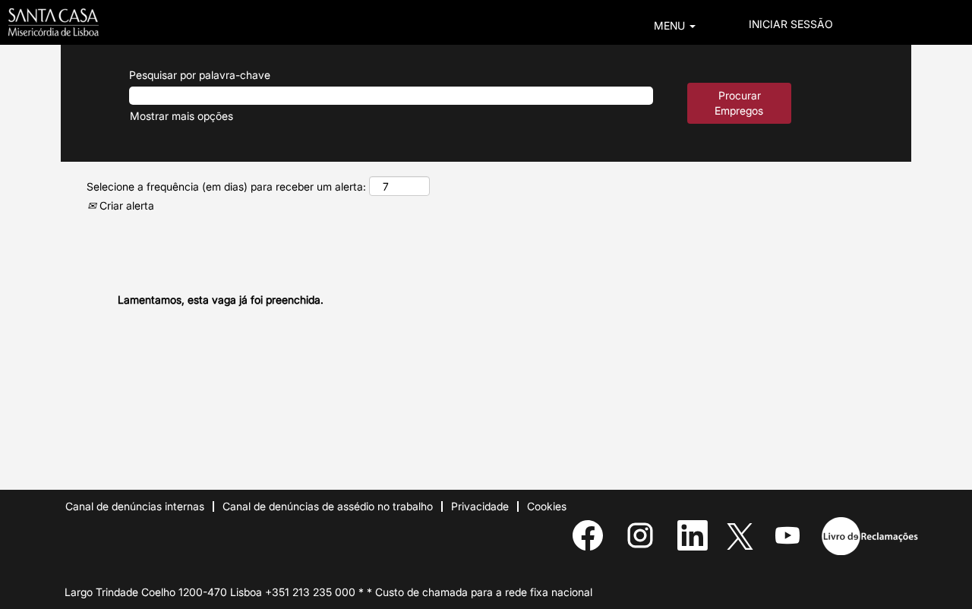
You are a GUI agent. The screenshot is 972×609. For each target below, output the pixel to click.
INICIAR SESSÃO (791, 23)
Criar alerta (125, 205)
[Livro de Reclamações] (870, 536)
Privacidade (480, 506)
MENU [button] (671, 25)
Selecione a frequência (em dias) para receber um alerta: (226, 186)
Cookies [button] (546, 506)
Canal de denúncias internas (134, 506)
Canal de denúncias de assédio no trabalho (327, 506)
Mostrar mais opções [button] (181, 115)
